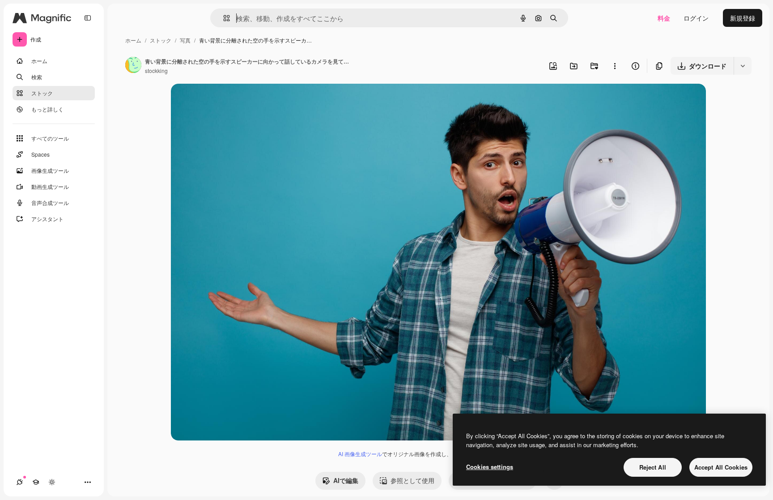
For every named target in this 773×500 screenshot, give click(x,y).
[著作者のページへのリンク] (133, 66)
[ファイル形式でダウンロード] (743, 66)
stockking (156, 70)
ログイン (696, 17)
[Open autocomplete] (223, 18)
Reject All (652, 467)
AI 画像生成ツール (360, 453)
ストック (160, 40)
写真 (185, 40)
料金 (664, 17)
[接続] (20, 482)
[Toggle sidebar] (88, 18)
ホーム (133, 40)
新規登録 (742, 17)
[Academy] (36, 482)
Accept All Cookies (721, 467)
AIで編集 (345, 480)
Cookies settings (489, 466)
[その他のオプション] (615, 66)
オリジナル (232, 101)
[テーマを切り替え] (52, 482)
